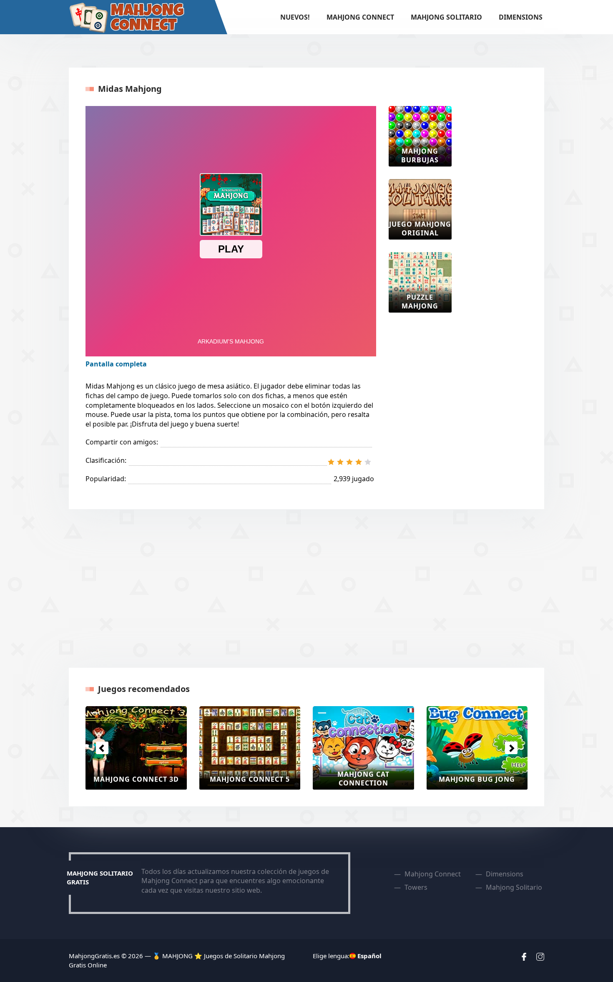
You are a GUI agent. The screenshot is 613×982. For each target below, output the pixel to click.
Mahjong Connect (360, 17)
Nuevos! (295, 17)
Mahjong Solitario (446, 17)
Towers (415, 887)
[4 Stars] (358, 462)
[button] (102, 748)
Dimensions (521, 17)
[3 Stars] (349, 462)
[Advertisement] (497, 231)
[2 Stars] (340, 462)
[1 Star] (331, 462)
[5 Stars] (368, 462)
